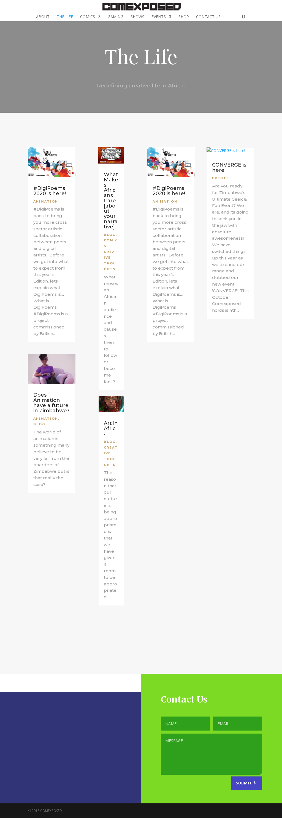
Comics (87, 17)
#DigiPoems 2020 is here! (49, 191)
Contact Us (208, 17)
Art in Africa (111, 428)
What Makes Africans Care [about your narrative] (111, 201)
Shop (183, 17)
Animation (45, 201)
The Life (65, 17)
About (43, 17)
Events (158, 17)
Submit (244, 783)
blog (39, 424)
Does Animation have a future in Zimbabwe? (51, 403)
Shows (137, 17)
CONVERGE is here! (229, 167)
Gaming (115, 17)
